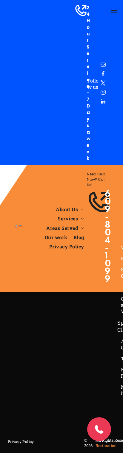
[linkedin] (103, 102)
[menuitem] (70, 209)
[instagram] (103, 93)
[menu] (114, 12)
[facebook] (103, 74)
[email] (103, 65)
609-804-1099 (108, 237)
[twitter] (103, 83)
